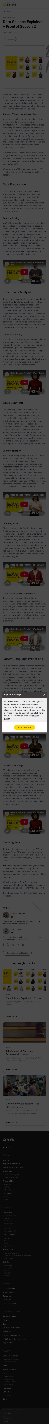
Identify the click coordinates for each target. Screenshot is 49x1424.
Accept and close (24, 727)
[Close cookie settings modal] (44, 694)
